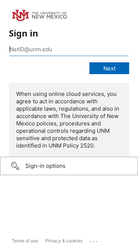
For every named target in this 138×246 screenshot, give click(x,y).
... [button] (94, 239)
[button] (69, 166)
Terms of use (25, 240)
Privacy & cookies (63, 240)
